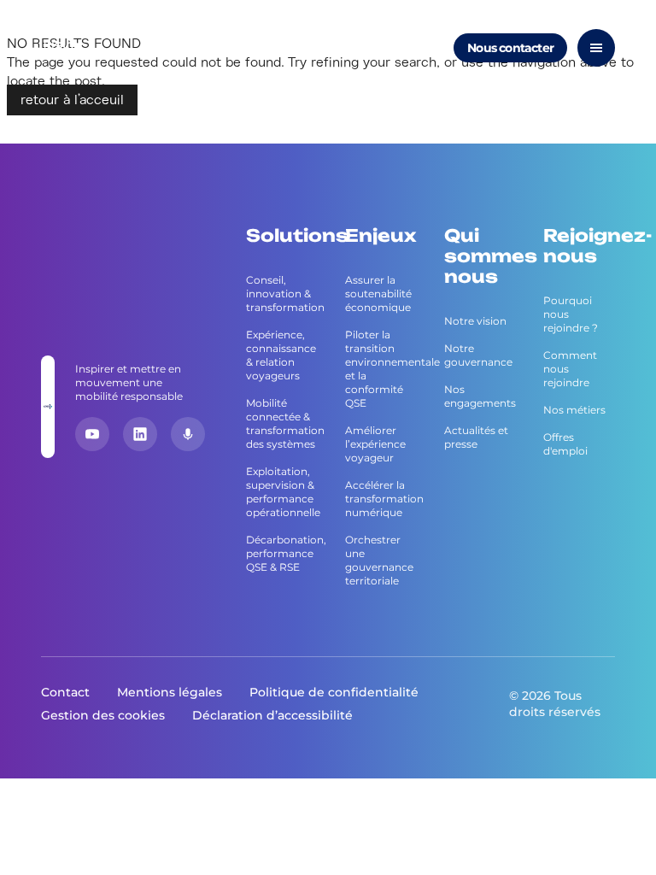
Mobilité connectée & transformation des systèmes (282, 423)
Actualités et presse (476, 437)
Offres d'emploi (565, 444)
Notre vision (475, 320)
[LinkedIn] (140, 434)
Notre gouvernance (478, 355)
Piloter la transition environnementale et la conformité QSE (381, 368)
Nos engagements (480, 396)
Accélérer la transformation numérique (381, 499)
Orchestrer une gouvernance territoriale (379, 560)
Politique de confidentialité (334, 692)
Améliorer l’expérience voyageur (375, 444)
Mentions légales (169, 692)
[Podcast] (188, 434)
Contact (65, 692)
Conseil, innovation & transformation (282, 293)
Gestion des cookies (103, 715)
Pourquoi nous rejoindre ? (570, 314)
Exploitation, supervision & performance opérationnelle (282, 492)
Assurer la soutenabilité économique (378, 293)
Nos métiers (574, 409)
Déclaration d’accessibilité (272, 715)
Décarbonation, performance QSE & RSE (282, 553)
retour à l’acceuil (72, 100)
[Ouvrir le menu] (596, 48)
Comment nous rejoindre (570, 369)
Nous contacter (510, 48)
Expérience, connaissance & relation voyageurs (281, 355)
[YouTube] (92, 434)
